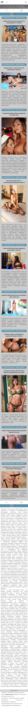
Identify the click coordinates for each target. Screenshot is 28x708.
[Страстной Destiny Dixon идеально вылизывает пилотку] (14, 262)
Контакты (14, 690)
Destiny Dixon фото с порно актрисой (14, 17)
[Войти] (6, 2)
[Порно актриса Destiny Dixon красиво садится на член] (14, 443)
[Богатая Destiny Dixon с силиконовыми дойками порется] (14, 204)
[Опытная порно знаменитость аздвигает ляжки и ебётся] (14, 346)
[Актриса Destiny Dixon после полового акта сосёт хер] (14, 308)
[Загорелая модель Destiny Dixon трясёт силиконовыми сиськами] (14, 394)
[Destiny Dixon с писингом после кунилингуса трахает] (14, 81)
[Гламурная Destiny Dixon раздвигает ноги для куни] (14, 137)
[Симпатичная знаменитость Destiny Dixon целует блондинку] (14, 480)
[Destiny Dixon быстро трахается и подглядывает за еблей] (14, 34)
